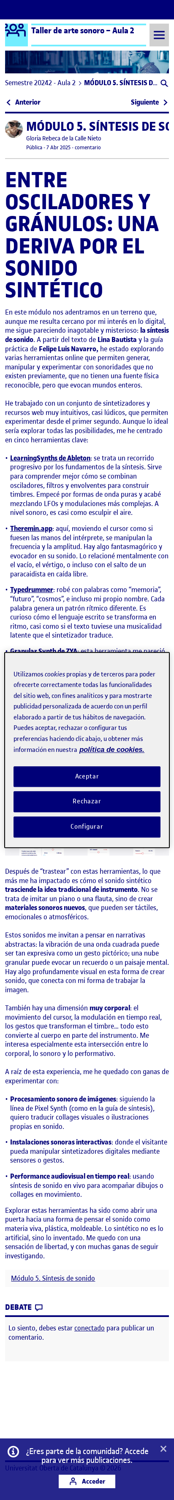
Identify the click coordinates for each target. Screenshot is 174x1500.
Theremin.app (31, 528)
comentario (88, 147)
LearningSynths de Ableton (50, 458)
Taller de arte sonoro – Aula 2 (82, 30)
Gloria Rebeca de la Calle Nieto (63, 139)
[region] (86, 750)
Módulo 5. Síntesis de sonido (53, 1278)
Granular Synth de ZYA (43, 651)
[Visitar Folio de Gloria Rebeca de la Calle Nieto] (14, 129)
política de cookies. (111, 750)
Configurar (87, 826)
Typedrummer (31, 589)
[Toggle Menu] (159, 35)
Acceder (93, 1481)
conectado (89, 1328)
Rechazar (87, 801)
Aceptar (87, 776)
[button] (163, 84)
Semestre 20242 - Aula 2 (40, 82)
